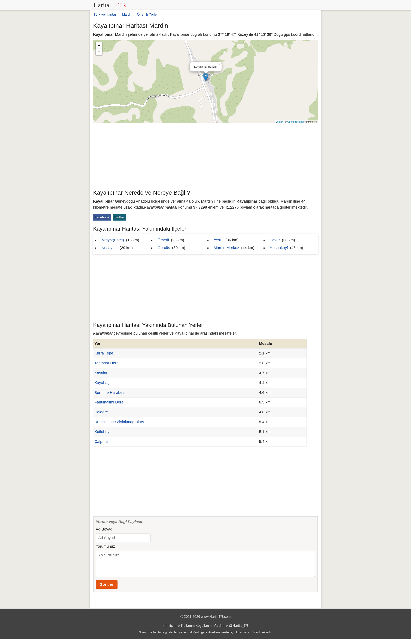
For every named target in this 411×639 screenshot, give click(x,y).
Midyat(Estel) (112, 240)
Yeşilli (218, 240)
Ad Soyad (104, 529)
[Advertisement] (205, 155)
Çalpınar (101, 441)
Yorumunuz (105, 546)
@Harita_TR (238, 625)
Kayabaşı (102, 383)
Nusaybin (109, 248)
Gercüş (164, 248)
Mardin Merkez (226, 248)
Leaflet (279, 121)
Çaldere (101, 412)
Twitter (119, 217)
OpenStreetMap (295, 121)
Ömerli (163, 240)
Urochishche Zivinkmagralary (119, 422)
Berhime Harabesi (109, 392)
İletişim (171, 625)
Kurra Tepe (103, 353)
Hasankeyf (279, 248)
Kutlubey (101, 432)
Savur (275, 240)
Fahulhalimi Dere (109, 402)
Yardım (219, 625)
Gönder (107, 584)
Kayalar (100, 373)
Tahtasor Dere (106, 363)
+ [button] (99, 45)
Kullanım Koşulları (195, 625)
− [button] (99, 52)
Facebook (102, 217)
